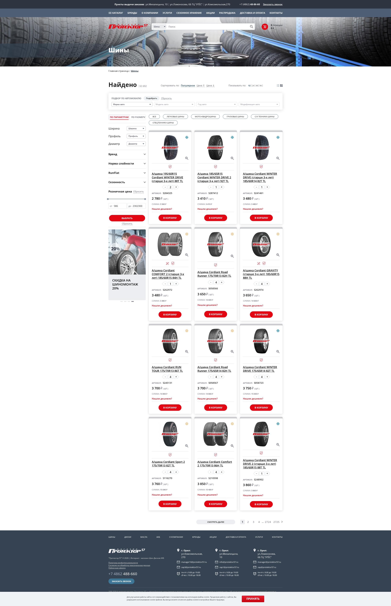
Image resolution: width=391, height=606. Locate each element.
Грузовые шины (235, 116)
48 (257, 85)
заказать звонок (121, 581)
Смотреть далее (215, 522)
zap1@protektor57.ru (229, 567)
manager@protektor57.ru (269, 562)
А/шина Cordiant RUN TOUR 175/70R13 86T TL (167, 369)
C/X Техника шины (264, 116)
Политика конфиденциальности (123, 562)
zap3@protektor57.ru (191, 567)
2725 (276, 522)
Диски (127, 537)
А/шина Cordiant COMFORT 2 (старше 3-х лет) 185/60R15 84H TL (168, 274)
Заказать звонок (273, 4)
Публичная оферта (117, 568)
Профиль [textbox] (133, 136)
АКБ (158, 537)
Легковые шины (175, 116)
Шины (135, 70)
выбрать (127, 218)
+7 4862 (122, 573)
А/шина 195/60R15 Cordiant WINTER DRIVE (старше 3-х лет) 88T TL (167, 177)
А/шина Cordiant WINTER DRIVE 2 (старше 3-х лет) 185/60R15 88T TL (260, 463)
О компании (176, 537)
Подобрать (151, 98)
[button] (121, 301)
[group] (127, 265)
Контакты (277, 537)
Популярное (188, 85)
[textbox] (163, 104)
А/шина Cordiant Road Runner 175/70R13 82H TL (214, 274)
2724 (268, 522)
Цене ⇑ (201, 85)
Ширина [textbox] (132, 128)
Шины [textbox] (157, 27)
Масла (143, 537)
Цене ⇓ (210, 85)
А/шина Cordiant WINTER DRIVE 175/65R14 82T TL (260, 369)
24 (253, 85)
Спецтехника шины (163, 122)
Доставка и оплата (236, 537)
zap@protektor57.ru (267, 567)
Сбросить (166, 98)
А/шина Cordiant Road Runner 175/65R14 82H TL (214, 369)
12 (249, 85)
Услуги (259, 537)
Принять (252, 599)
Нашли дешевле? (162, 208)
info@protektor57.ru (228, 562)
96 (261, 85)
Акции (213, 537)
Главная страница (118, 70)
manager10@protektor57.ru (194, 562)
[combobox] (159, 26)
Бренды (196, 537)
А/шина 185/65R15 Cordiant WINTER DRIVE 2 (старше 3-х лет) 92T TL (214, 177)
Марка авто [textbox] (119, 104)
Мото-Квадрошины (205, 116)
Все (154, 116)
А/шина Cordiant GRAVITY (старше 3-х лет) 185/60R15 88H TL (261, 274)
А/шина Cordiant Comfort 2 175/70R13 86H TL (214, 463)
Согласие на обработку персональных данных (129, 565)
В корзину (170, 217)
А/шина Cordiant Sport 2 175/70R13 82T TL (168, 463)
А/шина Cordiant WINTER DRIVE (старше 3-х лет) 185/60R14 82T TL (260, 177)
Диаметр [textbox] (132, 144)
